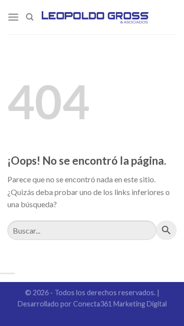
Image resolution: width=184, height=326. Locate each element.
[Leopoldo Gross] (95, 17)
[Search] (29, 17)
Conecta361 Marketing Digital (120, 304)
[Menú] (13, 17)
